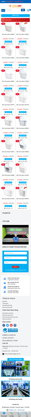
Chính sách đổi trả (6, 319)
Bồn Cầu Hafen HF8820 (23, 58)
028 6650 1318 (6, 351)
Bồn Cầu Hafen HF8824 (8, 34)
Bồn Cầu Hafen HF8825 (8, 58)
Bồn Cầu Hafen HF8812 (8, 151)
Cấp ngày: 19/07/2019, (8, 337)
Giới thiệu (4, 301)
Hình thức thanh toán (7, 315)
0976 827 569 (14, 351)
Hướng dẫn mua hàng (7, 313)
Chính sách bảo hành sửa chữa (10, 317)
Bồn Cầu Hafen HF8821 (8, 81)
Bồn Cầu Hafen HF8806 (8, 175)
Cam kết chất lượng (7, 305)
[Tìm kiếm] (23, 10)
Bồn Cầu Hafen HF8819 (23, 198)
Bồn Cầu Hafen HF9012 (8, 105)
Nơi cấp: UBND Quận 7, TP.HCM (10, 340)
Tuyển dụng (5, 303)
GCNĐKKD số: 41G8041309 (9, 335)
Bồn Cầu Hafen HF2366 (23, 175)
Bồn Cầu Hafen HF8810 (23, 128)
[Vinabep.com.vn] (15, 5)
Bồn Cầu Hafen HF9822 (23, 34)
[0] (28, 10)
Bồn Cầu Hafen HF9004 (23, 81)
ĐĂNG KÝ (15, 267)
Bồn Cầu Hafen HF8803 (23, 151)
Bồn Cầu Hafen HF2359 (23, 105)
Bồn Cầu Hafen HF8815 (8, 128)
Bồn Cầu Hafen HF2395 (8, 198)
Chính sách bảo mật (7, 307)
